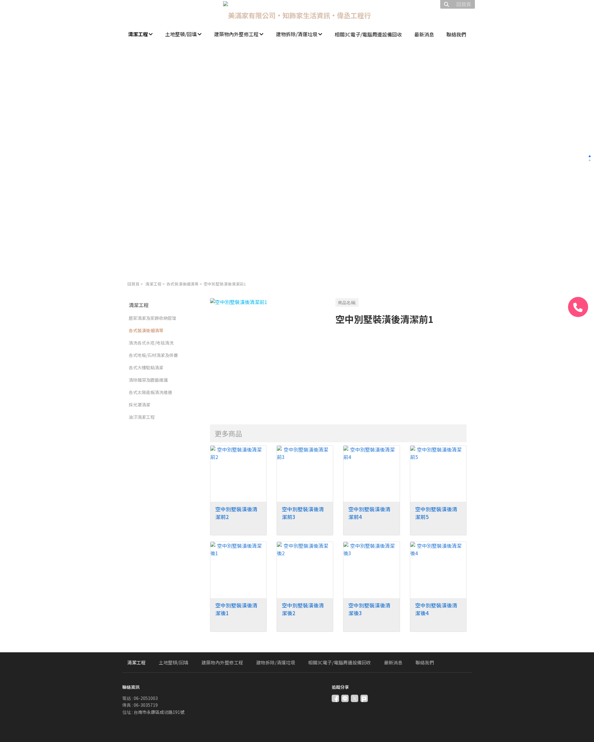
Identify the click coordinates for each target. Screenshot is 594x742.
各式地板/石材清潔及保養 (153, 355)
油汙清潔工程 (142, 417)
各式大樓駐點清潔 (146, 367)
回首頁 (133, 284)
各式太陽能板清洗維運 (150, 392)
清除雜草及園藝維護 (148, 380)
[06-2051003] (578, 307)
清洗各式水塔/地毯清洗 (151, 343)
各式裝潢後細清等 (182, 284)
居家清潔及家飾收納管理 (152, 318)
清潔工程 (153, 284)
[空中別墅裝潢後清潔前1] (267, 356)
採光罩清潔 (139, 404)
